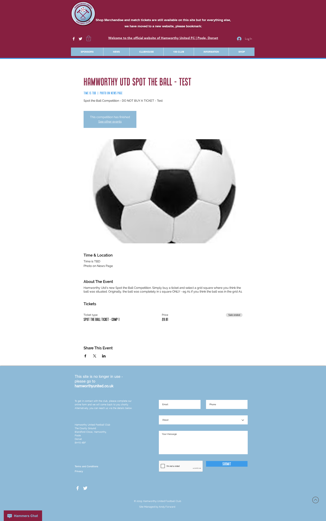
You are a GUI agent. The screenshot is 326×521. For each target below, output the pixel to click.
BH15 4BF (80, 442)
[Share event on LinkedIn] (104, 355)
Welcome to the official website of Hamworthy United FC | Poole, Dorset (163, 38)
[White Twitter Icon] (80, 38)
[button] (88, 38)
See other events (110, 121)
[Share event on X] (94, 355)
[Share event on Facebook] (85, 355)
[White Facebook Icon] (73, 38)
